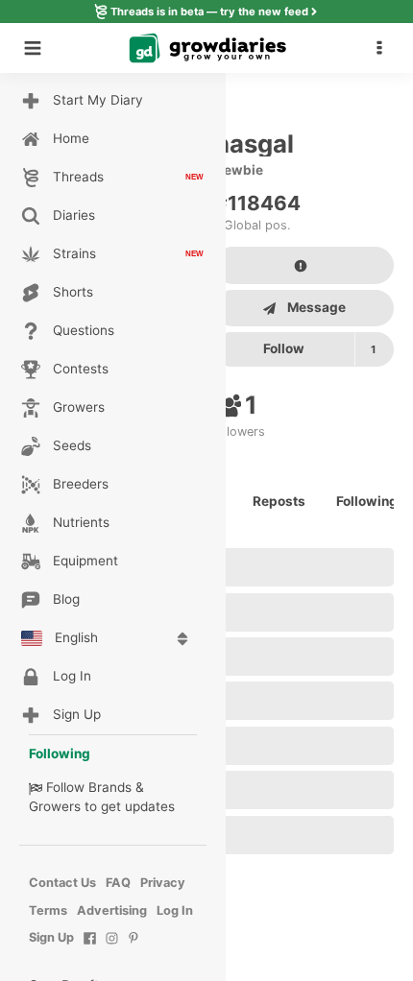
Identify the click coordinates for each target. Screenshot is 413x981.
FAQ (118, 882)
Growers (55, 806)
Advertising (112, 910)
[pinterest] (134, 948)
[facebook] (90, 948)
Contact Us (62, 882)
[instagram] (112, 948)
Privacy (162, 882)
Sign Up (51, 937)
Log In (175, 910)
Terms (48, 910)
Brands (110, 787)
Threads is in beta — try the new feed (209, 11)
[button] (384, 48)
